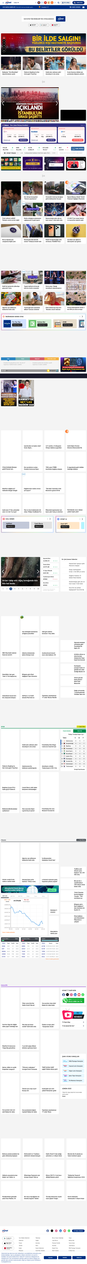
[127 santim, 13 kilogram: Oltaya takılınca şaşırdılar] (54, 478)
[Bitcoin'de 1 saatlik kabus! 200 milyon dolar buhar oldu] (66, 925)
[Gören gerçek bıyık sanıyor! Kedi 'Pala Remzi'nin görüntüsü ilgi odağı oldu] (66, 722)
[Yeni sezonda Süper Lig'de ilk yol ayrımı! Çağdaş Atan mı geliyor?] (30, 841)
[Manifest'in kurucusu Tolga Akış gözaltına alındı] (10, 1078)
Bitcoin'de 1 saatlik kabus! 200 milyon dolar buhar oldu (79, 925)
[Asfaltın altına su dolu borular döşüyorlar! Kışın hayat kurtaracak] (66, 698)
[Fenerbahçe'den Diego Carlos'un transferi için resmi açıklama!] (50, 777)
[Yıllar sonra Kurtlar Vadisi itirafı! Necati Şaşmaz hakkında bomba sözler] (30, 1035)
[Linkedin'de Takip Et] (75, 1036)
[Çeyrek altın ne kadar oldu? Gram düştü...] (33, 478)
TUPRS (43, 993)
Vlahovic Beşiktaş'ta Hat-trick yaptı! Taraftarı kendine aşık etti (25, 7)
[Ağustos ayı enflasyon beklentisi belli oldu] (11, 298)
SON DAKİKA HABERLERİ (9, 7)
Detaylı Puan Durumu (79, 811)
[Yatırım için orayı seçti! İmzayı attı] (30, 1121)
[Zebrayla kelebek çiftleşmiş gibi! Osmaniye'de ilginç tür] (66, 686)
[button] (3, 2)
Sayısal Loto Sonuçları (76, 1107)
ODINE (3, 987)
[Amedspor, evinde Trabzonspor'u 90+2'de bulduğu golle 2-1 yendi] (4, 121)
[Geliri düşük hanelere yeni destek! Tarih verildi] (40, 121)
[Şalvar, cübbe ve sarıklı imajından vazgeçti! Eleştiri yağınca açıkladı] (10, 1100)
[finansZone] (73, 364)
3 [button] (10, 630)
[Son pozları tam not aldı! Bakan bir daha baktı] (10, 1132)
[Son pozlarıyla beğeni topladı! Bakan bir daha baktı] (30, 1142)
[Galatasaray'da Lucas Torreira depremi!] (46, 121)
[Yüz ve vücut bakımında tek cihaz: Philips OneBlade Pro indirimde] (33, 542)
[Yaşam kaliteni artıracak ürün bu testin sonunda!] (33, 277)
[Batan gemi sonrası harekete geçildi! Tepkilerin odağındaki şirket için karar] (25, 121)
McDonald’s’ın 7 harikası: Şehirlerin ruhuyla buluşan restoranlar (32, 1197)
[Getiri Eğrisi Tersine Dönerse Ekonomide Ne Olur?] (76, 478)
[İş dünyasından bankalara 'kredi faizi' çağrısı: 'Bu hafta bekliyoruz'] (52, 121)
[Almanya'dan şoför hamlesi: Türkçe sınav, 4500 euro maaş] (30, 912)
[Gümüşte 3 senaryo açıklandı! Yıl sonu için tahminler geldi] (54, 942)
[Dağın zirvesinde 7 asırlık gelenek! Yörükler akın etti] (66, 734)
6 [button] (22, 630)
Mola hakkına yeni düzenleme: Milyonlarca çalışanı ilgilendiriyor (79, 961)
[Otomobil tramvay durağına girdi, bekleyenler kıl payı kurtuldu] (54, 188)
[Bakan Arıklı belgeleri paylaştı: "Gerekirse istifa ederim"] (37, 121)
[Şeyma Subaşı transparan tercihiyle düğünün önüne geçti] (35, 121)
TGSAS (23, 993)
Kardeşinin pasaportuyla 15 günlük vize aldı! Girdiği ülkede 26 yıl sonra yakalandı (79, 712)
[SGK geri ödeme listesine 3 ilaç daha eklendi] (50, 664)
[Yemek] (48, 2)
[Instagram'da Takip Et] (71, 1036)
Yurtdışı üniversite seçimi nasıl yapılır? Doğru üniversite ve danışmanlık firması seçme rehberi (54, 1241)
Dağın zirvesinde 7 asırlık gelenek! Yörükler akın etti (79, 734)
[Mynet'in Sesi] (33, 163)
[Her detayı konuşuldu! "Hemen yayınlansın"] (33, 188)
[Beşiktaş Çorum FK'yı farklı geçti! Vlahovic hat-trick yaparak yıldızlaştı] (10, 820)
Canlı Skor (82, 768)
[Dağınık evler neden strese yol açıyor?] (33, 521)
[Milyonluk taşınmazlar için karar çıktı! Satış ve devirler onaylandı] (54, 542)
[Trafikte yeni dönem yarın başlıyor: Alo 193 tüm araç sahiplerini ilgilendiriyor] (42, 121)
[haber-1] (9, 434)
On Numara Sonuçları (75, 1122)
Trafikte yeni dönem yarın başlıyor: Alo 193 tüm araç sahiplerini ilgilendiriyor (79, 915)
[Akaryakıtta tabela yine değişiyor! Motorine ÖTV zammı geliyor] (54, 964)
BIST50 (13, 937)
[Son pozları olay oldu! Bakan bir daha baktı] (50, 1035)
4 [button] (14, 630)
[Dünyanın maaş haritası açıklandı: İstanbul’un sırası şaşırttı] (10, 121)
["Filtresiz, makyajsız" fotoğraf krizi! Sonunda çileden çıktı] (30, 1100)
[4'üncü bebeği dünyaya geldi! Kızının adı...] (11, 489)
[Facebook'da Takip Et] (63, 1036)
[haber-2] (26, 434)
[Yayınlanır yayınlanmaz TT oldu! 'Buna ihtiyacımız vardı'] (50, 1142)
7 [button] (26, 630)
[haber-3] (43, 422)
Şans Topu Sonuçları (75, 1117)
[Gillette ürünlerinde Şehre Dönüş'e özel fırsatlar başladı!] (30, 685)
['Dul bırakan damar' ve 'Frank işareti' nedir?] (58, 121)
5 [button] (18, 630)
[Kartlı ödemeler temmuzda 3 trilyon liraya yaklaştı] (76, 1229)
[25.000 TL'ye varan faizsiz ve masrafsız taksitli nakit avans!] (76, 209)
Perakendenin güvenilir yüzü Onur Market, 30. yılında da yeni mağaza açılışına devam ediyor (9, 1241)
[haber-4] (61, 422)
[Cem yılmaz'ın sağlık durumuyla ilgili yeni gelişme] (6, 121)
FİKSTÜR (79, 772)
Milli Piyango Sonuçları (76, 1102)
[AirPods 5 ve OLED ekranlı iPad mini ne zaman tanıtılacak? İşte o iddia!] (30, 728)
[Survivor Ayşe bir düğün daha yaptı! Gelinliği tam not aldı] (10, 1046)
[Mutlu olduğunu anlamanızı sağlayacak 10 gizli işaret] (33, 209)
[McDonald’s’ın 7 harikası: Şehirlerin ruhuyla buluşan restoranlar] (32, 1186)
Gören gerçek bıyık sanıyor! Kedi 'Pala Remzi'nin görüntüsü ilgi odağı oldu (78, 723)
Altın (43, 937)
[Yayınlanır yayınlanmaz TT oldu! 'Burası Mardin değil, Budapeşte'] (50, 717)
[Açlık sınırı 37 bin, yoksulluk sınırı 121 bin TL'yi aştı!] (11, 542)
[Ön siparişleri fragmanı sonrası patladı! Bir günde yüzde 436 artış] (54, 121)
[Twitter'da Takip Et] (67, 1036)
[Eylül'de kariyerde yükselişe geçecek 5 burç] (11, 277)
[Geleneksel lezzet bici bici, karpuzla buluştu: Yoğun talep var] (10, 728)
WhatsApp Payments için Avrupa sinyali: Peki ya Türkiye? (32, 1218)
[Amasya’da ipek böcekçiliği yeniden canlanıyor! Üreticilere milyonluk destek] (39, 121)
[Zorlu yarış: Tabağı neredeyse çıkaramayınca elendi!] (54, 277)
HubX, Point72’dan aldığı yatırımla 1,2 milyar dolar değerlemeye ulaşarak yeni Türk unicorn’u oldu (54, 1198)
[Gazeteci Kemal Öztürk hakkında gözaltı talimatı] (30, 103)
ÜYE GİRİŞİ (66, 2)
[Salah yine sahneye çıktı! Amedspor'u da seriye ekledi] (30, 777)
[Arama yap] (58, 3)
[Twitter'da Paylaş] (75, 1139)
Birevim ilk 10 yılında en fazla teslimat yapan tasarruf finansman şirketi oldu (76, 1198)
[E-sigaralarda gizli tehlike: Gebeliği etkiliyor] (76, 499)
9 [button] (34, 630)
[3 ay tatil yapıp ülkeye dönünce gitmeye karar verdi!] (30, 1078)
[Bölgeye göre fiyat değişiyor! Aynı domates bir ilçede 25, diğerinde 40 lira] (30, 707)
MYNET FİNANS (11, 153)
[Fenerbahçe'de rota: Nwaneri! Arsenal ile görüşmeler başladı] (21, 121)
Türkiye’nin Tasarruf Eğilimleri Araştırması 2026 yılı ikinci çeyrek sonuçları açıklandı (76, 1219)
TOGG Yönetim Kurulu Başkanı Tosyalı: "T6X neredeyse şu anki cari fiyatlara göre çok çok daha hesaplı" (79, 939)
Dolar (28, 937)
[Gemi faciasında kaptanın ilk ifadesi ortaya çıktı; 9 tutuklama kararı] (44, 121)
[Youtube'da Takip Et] (79, 1036)
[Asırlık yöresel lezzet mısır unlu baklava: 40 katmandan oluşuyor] (50, 685)
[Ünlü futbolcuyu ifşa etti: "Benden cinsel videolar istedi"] (54, 298)
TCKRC (23, 995)
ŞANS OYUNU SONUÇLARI (70, 1098)
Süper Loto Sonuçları (75, 1112)
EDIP (3, 990)
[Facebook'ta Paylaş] (71, 1139)
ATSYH (3, 998)
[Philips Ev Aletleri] (39, 2)
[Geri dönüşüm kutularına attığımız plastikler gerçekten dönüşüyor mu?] (30, 664)
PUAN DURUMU (67, 772)
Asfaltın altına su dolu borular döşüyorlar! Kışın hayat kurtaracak (79, 698)
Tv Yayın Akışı (66, 1064)
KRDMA (4, 993)
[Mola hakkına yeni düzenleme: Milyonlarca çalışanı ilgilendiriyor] (66, 960)
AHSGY (23, 990)
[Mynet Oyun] (11, 163)
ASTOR (43, 987)
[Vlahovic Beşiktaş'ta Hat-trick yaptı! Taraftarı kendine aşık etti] (10, 788)
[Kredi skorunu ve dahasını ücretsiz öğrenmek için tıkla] (31, 121)
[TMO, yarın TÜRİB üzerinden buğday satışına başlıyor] (54, 499)
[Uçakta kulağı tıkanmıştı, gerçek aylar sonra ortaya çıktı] (19, 121)
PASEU (23, 998)
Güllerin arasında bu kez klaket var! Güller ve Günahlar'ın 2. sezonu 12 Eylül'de (10, 1219)
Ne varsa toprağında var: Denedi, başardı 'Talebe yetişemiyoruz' (32, 1240)
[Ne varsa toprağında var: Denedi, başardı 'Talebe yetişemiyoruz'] (32, 1229)
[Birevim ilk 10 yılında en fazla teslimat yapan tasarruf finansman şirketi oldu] (76, 1186)
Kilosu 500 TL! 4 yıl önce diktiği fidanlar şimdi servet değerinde (53, 1218)
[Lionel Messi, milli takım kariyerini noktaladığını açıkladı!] (17, 121)
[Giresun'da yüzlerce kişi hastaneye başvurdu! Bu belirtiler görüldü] (43, 44)
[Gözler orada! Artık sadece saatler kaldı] (10, 901)
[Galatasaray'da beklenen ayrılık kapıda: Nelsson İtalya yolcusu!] (2, 121)
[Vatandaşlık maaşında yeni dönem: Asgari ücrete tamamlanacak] (27, 121)
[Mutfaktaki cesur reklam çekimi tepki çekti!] (76, 532)
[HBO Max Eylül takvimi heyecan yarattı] (10, 675)
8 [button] (30, 630)
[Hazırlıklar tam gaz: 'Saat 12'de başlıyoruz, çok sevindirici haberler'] (10, 707)
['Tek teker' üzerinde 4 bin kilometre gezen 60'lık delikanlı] (54, 521)
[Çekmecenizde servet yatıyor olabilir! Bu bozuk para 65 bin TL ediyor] (23, 121)
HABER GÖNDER (76, 7)
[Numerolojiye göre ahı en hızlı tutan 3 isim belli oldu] (54, 209)
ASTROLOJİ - (56, 162)
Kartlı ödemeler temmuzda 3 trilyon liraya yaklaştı (76, 1240)
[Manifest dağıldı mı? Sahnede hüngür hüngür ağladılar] (11, 521)
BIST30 (20, 937)
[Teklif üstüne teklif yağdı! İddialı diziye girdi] (50, 1089)
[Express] (52, 2)
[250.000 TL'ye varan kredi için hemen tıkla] (15, 121)
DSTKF (43, 990)
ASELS (43, 998)
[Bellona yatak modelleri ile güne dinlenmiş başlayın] (11, 1186)
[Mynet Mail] (83, 7)
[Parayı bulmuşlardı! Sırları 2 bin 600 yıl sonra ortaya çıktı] (76, 288)
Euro (35, 937)
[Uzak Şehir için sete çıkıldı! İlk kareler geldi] (50, 1121)
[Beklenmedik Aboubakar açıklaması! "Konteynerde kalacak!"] (10, 841)
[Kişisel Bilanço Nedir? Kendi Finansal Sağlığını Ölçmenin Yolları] (76, 188)
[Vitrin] (45, 2)
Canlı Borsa (82, 881)
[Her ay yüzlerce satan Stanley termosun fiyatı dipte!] (33, 499)
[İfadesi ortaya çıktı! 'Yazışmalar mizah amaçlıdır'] (50, 1057)
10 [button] (38, 630)
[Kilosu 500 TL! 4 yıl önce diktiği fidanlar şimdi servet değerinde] (54, 1208)
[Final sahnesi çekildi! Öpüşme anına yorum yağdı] (11, 198)
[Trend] (42, 2)
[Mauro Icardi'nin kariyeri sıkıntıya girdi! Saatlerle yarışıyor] (33, 121)
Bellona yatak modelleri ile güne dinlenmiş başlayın (10, 1196)
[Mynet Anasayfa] (8, 2)
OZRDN (4, 995)
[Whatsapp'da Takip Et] (82, 1036)
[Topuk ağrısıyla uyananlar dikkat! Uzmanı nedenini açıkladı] (33, 298)
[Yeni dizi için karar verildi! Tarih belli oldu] (30, 1057)
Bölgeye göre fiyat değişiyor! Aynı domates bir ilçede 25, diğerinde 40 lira (79, 949)
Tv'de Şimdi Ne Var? (68, 1067)
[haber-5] (78, 422)
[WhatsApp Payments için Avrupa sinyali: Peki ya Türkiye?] (32, 1208)
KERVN (23, 987)
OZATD (43, 995)
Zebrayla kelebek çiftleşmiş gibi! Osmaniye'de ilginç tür (79, 686)
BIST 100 (7, 941)
